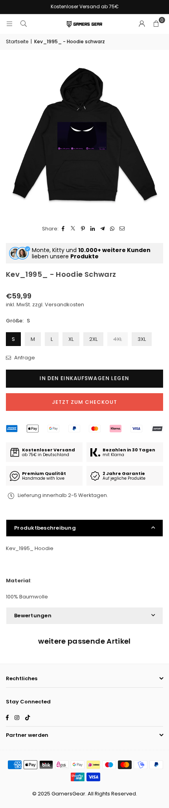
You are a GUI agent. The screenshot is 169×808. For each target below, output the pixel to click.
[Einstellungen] (142, 24)
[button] (156, 24)
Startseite (17, 41)
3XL (142, 339)
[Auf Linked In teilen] (93, 229)
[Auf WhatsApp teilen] (113, 229)
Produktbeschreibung (45, 528)
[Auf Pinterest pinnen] (83, 229)
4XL (117, 339)
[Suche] (24, 24)
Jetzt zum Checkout (84, 402)
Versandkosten (64, 304)
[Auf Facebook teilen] (63, 229)
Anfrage (24, 357)
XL (70, 339)
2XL (93, 339)
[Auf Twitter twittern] (73, 229)
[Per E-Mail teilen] (122, 229)
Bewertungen (32, 615)
